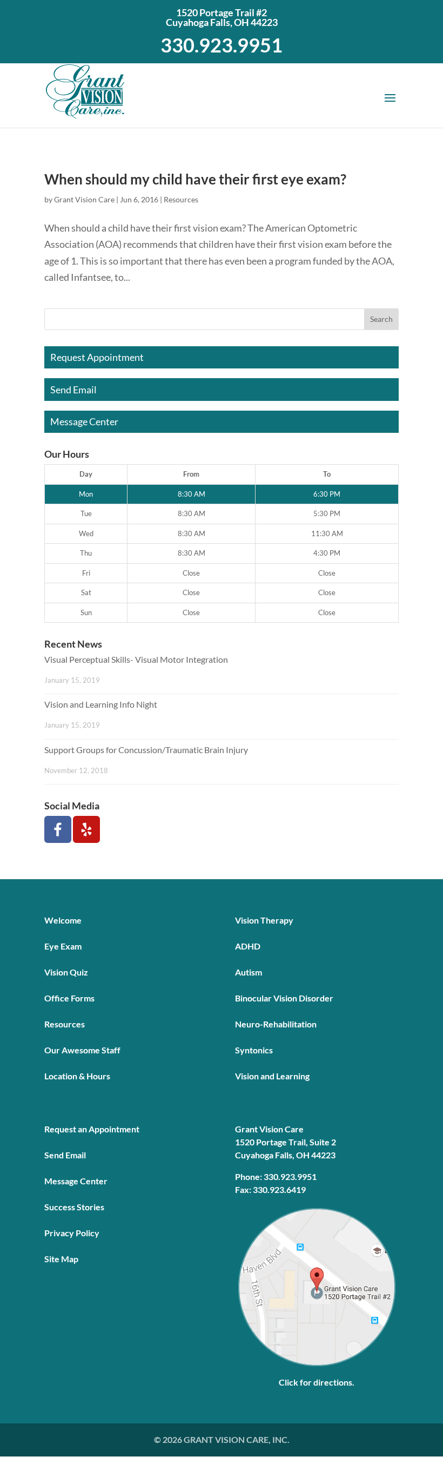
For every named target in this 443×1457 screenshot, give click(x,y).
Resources (181, 199)
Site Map (61, 1259)
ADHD (247, 946)
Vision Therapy (264, 920)
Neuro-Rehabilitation (276, 1024)
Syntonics (254, 1050)
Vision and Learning (272, 1076)
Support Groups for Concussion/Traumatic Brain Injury (146, 749)
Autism (248, 972)
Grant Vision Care (84, 199)
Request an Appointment (91, 1129)
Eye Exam (63, 946)
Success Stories (74, 1207)
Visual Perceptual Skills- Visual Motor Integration (136, 659)
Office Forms (69, 998)
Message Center (84, 421)
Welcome (63, 920)
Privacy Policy (71, 1233)
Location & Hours (77, 1076)
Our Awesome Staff (82, 1050)
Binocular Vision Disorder (284, 998)
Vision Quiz (66, 972)
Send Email (73, 389)
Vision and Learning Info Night (100, 704)
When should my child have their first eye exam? (195, 179)
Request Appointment (97, 357)
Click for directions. (316, 1382)
